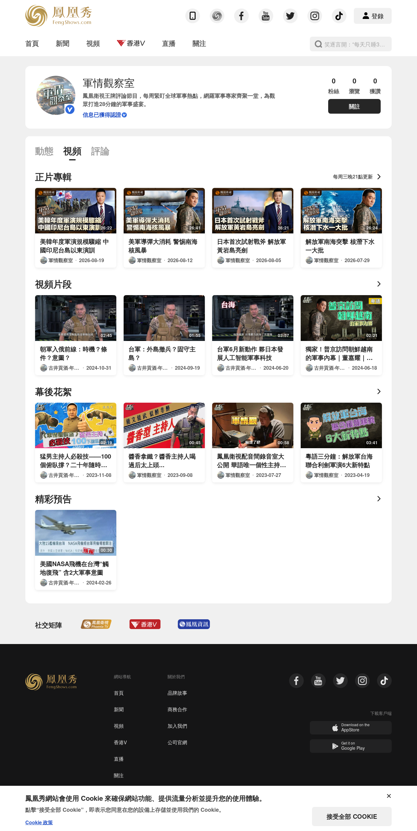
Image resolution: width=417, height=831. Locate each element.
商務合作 (177, 709)
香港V (120, 742)
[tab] (44, 153)
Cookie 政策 (39, 822)
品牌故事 (177, 692)
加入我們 (177, 725)
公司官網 (177, 742)
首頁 (119, 692)
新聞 (119, 709)
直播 (119, 758)
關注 (119, 775)
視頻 (119, 725)
